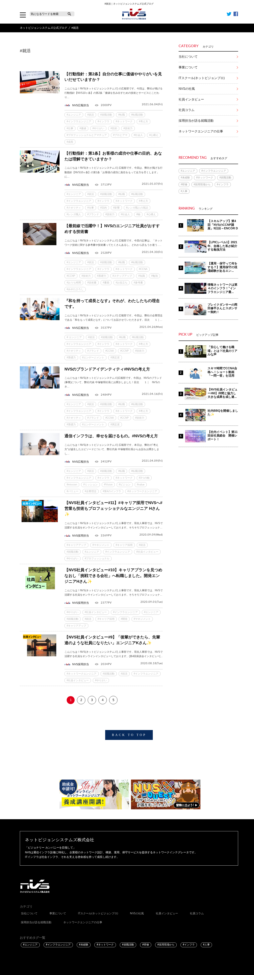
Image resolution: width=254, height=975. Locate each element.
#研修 (184, 184)
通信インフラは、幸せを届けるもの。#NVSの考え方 (111, 436)
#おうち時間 (74, 282)
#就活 (90, 114)
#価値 (83, 128)
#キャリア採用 (124, 544)
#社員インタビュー (147, 551)
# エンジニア (74, 337)
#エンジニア (74, 114)
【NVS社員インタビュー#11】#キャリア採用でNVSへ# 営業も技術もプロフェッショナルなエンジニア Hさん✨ (113, 508)
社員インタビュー (191, 99)
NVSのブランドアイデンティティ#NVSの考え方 (107, 369)
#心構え (153, 135)
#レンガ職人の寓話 (137, 207)
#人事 (184, 191)
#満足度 (115, 357)
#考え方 (143, 121)
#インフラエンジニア (79, 121)
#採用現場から (202, 184)
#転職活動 (137, 114)
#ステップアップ (122, 275)
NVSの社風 (187, 88)
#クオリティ (74, 207)
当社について (188, 56)
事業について (188, 67)
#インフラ (103, 121)
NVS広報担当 (80, 105)
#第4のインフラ (112, 491)
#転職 (121, 114)
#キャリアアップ (76, 544)
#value (140, 484)
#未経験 (185, 177)
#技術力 (128, 128)
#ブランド (93, 214)
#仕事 (70, 128)
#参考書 (138, 282)
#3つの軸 (144, 477)
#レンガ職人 (74, 214)
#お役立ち (121, 282)
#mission (72, 484)
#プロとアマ (120, 135)
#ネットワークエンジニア (142, 491)
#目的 (114, 128)
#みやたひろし (75, 289)
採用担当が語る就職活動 (196, 120)
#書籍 (106, 282)
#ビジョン (125, 484)
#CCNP (71, 275)
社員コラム (186, 110)
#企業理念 (90, 491)
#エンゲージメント (93, 357)
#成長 (70, 141)
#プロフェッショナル (97, 558)
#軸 (138, 214)
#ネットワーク (124, 121)
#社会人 (138, 135)
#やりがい (98, 128)
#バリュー (72, 491)
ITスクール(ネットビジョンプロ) (202, 78)
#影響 (116, 207)
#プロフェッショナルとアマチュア (87, 135)
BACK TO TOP (129, 735)
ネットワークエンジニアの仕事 (201, 131)
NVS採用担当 (80, 535)
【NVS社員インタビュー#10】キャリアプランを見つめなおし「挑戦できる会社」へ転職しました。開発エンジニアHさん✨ (113, 576)
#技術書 (91, 282)
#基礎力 (101, 275)
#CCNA (143, 269)
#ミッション (90, 484)
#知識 (141, 275)
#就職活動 (106, 114)
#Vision (108, 484)
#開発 (124, 618)
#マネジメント (100, 544)
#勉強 (154, 275)
